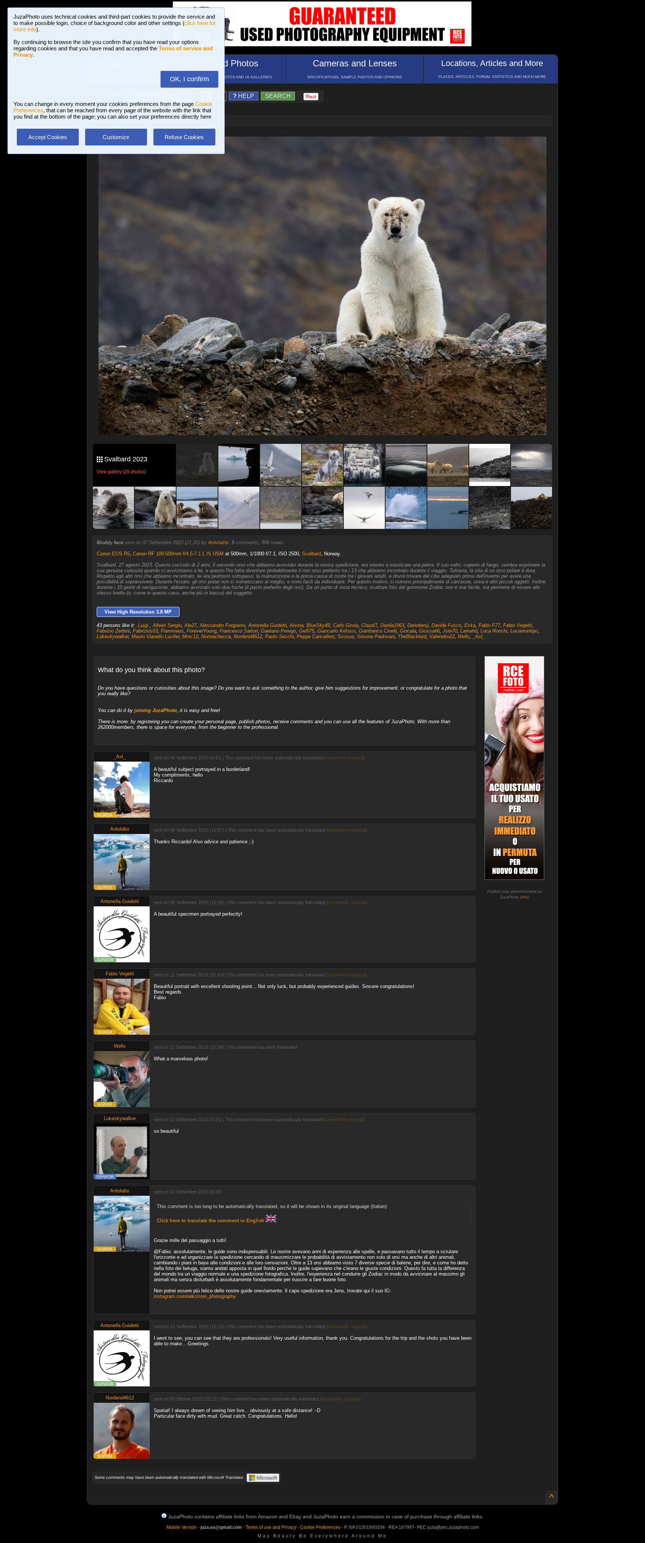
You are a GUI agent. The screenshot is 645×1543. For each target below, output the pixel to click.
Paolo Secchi (279, 636)
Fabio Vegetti (517, 625)
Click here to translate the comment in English (211, 1220)
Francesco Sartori (238, 631)
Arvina (296, 625)
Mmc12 (190, 636)
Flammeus (172, 631)
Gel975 (306, 631)
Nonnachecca (216, 636)
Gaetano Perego (278, 631)
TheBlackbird (412, 636)
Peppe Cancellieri (315, 636)
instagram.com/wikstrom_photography (195, 1296)
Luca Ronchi (493, 631)
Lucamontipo (524, 631)
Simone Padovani (376, 636)
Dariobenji (418, 625)
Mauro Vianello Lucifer (155, 636)
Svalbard (311, 553)
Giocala (408, 631)
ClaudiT (369, 625)
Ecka (470, 625)
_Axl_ (479, 636)
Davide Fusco (446, 625)
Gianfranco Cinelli (378, 631)
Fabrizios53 (145, 631)
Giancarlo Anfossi (336, 631)
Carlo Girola (345, 625)
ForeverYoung (201, 631)
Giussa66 (429, 631)
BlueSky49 (318, 625)
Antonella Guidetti (267, 625)
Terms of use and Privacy (271, 1527)
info (524, 897)
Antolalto (218, 542)
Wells (464, 636)
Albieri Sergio (167, 625)
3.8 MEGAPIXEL (328, 421)
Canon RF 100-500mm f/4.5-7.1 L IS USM (178, 553)
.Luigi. (143, 625)
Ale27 (190, 625)
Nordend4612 (248, 636)
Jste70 (450, 631)
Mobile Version (181, 1527)
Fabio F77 (489, 625)
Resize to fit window (327, 150)
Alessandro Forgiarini (222, 625)
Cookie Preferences (320, 1527)
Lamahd (468, 631)
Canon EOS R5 (113, 553)
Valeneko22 (442, 636)
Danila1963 (392, 625)
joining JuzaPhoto (155, 710)
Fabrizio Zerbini (113, 631)
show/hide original (344, 757)
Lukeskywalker (112, 636)
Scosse (345, 636)
